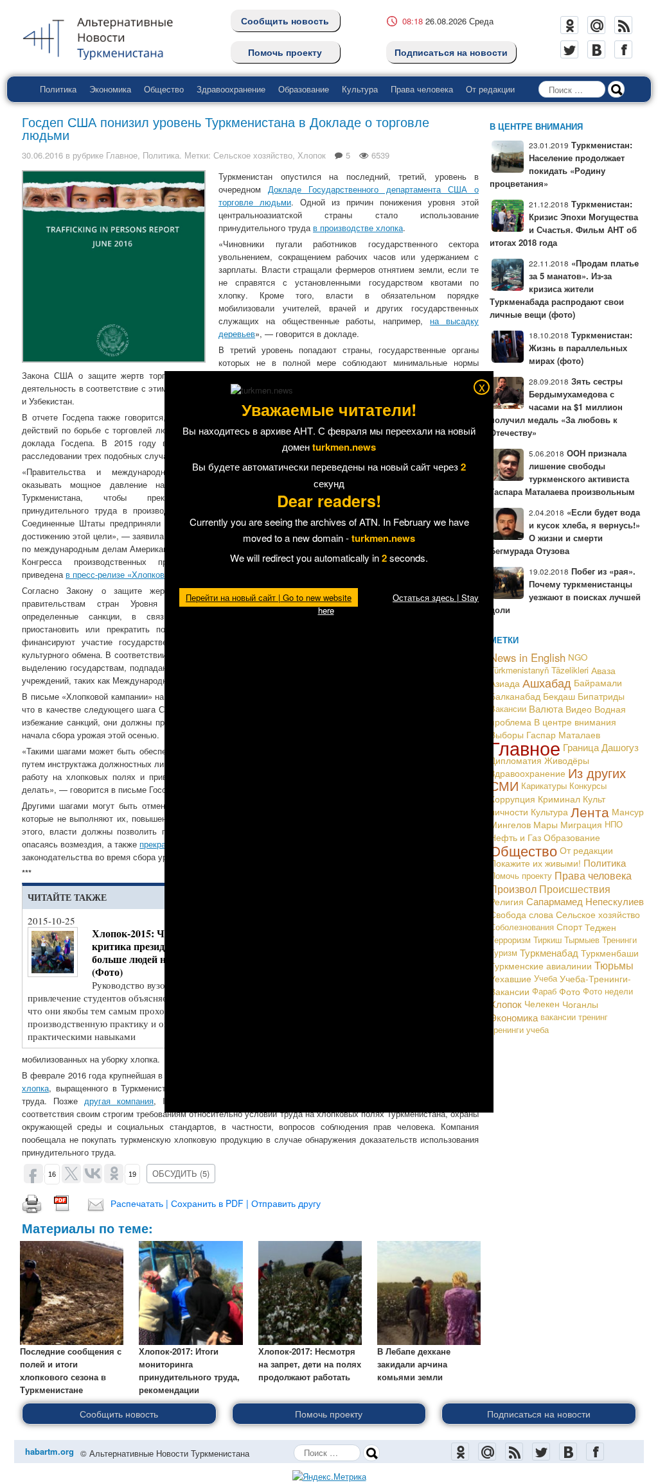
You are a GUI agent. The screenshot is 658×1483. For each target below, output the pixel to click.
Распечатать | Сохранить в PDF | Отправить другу (216, 1203)
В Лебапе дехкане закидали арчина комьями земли (413, 1364)
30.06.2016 (42, 155)
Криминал (559, 798)
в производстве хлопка (358, 227)
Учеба (545, 978)
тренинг (593, 1016)
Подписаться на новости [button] (539, 1413)
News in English (527, 657)
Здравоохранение (231, 89)
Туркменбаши (610, 952)
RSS (623, 25)
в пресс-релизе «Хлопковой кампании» (141, 574)
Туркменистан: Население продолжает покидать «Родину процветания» (561, 164)
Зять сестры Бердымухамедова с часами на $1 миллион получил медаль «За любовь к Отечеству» (556, 406)
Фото (569, 991)
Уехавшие (510, 978)
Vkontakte (596, 49)
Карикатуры (544, 785)
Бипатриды (601, 695)
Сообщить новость (285, 20)
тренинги (507, 1029)
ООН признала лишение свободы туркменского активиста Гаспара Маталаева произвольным (562, 472)
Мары (545, 824)
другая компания (119, 1101)
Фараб (544, 991)
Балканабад (515, 695)
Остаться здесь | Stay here (398, 603)
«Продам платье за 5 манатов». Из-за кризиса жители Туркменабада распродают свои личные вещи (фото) (564, 288)
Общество (164, 89)
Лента (590, 811)
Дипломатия (516, 760)
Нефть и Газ (515, 837)
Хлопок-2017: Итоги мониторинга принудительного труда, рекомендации (189, 1370)
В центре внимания (575, 721)
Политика (58, 89)
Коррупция (512, 798)
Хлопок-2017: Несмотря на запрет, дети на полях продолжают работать (309, 1364)
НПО (614, 824)
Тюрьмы (614, 965)
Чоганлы (580, 1004)
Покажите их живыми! (535, 862)
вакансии (558, 1016)
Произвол (513, 888)
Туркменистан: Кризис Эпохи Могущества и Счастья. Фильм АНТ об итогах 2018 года (564, 223)
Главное (122, 155)
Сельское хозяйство (252, 155)
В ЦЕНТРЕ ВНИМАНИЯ (536, 126)
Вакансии (508, 708)
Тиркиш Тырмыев (566, 939)
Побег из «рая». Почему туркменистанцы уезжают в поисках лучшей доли (565, 590)
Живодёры (566, 760)
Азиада (505, 683)
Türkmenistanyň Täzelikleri (539, 670)
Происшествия (574, 888)
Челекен (542, 1004)
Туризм (503, 952)
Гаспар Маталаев (563, 734)
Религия (507, 901)
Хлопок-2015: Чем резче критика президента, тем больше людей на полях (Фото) (149, 952)
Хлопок (312, 155)
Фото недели (608, 991)
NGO (577, 657)
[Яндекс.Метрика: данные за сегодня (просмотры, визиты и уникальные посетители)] (329, 1476)
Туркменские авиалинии (541, 965)
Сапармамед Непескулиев (585, 901)
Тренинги (619, 939)
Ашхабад (546, 683)
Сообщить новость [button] (119, 1413)
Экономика (110, 89)
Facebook (623, 49)
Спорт (569, 927)
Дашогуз (620, 747)
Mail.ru (596, 25)
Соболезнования (522, 927)
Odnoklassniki (569, 25)
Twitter (569, 49)
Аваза (603, 670)
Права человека (422, 89)
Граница (581, 747)
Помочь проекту (285, 52)
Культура (360, 89)
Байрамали (598, 683)
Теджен (600, 927)
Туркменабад (549, 952)
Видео (578, 708)
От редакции (490, 89)
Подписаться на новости (451, 52)
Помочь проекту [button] (328, 1413)
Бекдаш (559, 695)
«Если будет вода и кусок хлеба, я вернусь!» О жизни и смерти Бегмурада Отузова (565, 531)
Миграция (581, 824)
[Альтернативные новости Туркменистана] (107, 36)
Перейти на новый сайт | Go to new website (268, 597)
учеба (537, 1029)
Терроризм (510, 939)
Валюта (546, 708)
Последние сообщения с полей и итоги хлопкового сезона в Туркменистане (70, 1370)
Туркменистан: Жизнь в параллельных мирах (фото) (580, 348)
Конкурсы (588, 785)
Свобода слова (521, 914)
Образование (303, 89)
